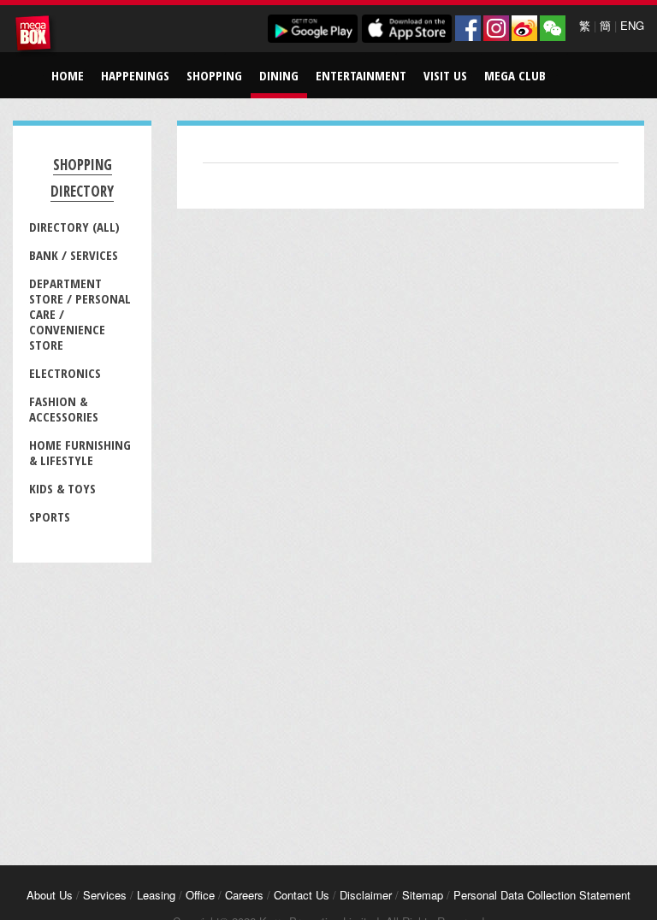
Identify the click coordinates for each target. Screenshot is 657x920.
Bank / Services (73, 254)
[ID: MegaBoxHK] (552, 28)
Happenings (135, 75)
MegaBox (36, 36)
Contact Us (301, 895)
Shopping (214, 75)
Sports (49, 516)
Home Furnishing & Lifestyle (80, 452)
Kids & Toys (62, 488)
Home (67, 75)
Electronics (65, 372)
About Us (50, 895)
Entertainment (361, 75)
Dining (279, 75)
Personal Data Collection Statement (541, 895)
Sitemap (422, 895)
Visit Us (445, 75)
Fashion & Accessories (63, 408)
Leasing (156, 895)
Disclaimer (366, 895)
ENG (632, 25)
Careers (244, 895)
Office (200, 895)
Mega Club (515, 75)
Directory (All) (74, 226)
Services (105, 895)
